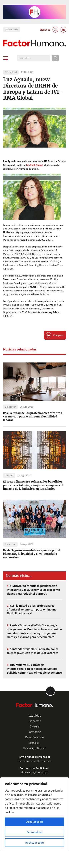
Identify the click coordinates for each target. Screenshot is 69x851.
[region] (34, 814)
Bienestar (35, 721)
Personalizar (34, 832)
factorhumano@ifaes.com (34, 761)
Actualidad (34, 715)
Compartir (58, 335)
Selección (34, 743)
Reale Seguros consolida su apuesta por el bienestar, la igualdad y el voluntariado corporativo (31, 554)
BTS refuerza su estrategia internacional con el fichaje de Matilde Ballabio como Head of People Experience (34, 668)
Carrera (34, 726)
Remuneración (34, 737)
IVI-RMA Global (34, 165)
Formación (34, 732)
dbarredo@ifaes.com (34, 772)
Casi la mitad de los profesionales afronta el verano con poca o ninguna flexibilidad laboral (33, 416)
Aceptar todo (34, 822)
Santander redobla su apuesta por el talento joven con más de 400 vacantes (32, 651)
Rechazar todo (34, 842)
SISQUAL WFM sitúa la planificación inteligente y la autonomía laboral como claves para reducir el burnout (33, 589)
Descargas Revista (34, 748)
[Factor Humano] (34, 43)
